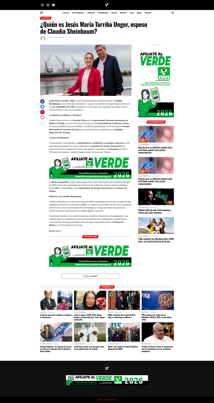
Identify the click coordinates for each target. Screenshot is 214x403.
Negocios (148, 13)
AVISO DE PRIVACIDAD (107, 400)
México (139, 13)
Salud (132, 13)
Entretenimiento (78, 13)
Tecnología (91, 13)
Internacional (103, 13)
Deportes (123, 13)
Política (66, 13)
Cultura (114, 13)
